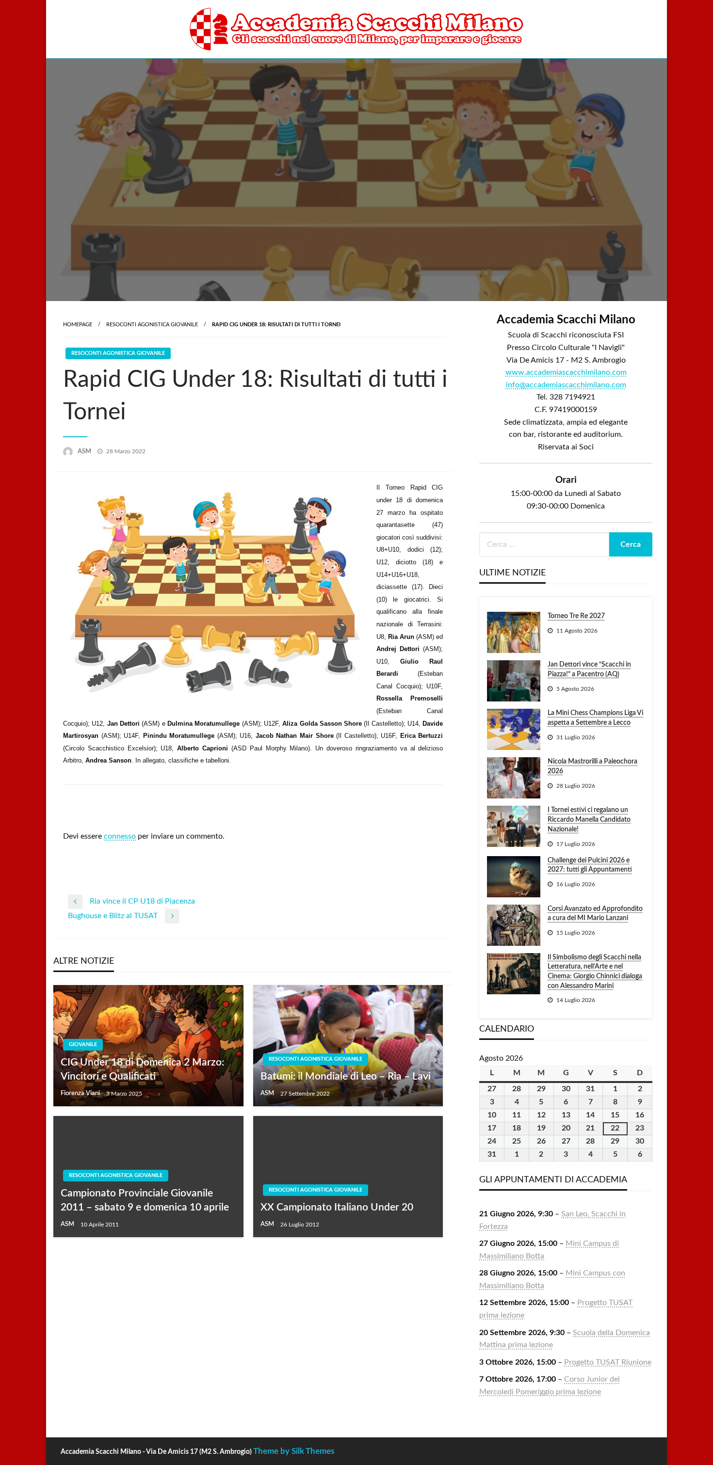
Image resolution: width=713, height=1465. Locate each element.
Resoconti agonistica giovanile (152, 324)
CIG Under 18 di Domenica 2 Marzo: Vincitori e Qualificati (142, 1069)
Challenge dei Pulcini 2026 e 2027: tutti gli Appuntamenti (590, 865)
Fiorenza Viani (81, 1093)
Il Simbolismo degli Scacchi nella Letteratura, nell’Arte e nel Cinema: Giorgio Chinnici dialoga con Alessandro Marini (595, 971)
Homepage (77, 324)
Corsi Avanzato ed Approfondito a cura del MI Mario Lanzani (595, 914)
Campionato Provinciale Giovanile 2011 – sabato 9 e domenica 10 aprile (145, 1200)
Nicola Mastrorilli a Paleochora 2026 (592, 766)
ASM (85, 451)
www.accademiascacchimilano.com (566, 372)
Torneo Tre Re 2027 (576, 616)
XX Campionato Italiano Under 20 (336, 1207)
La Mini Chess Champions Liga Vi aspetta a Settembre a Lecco (595, 718)
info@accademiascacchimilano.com (566, 385)
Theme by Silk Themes (293, 1451)
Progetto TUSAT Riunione (607, 1362)
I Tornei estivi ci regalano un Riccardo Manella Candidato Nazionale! (589, 819)
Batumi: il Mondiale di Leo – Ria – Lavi (345, 1076)
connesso (120, 836)
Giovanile (83, 1044)
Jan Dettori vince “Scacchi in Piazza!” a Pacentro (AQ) (589, 669)
